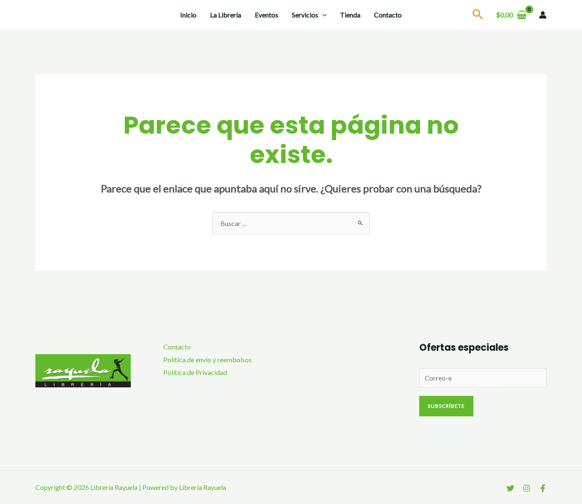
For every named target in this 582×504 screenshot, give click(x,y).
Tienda (350, 15)
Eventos (266, 15)
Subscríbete (446, 406)
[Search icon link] (478, 16)
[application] (322, 15)
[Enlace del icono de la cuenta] (543, 15)
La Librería (225, 15)
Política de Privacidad (195, 372)
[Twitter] (510, 488)
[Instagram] (526, 488)
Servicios (305, 15)
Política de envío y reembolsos (207, 359)
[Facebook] (543, 488)
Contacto (388, 15)
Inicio (188, 15)
